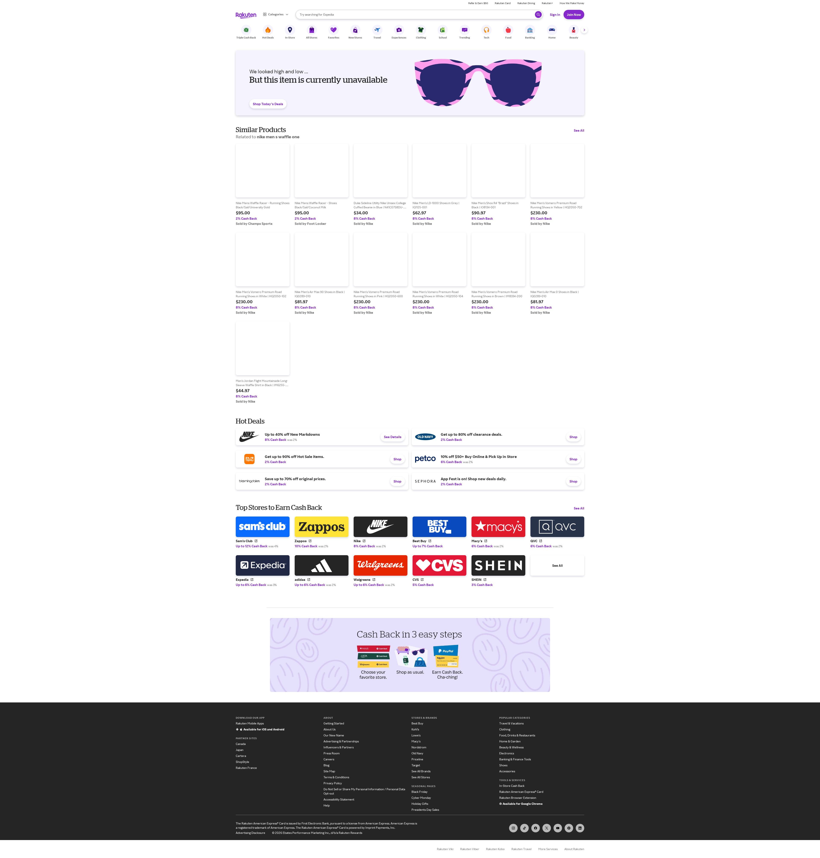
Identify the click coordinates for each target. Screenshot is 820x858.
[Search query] (538, 14)
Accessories (507, 771)
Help (327, 805)
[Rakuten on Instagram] (513, 828)
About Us (329, 729)
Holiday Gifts (419, 803)
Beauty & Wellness (511, 747)
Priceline (417, 759)
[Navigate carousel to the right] (584, 29)
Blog (326, 765)
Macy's (415, 741)
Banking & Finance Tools (515, 759)
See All (579, 130)
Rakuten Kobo (495, 849)
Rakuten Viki (445, 849)
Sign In (555, 14)
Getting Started (334, 723)
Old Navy (417, 753)
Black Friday (419, 791)
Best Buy (417, 723)
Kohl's (415, 729)
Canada (241, 744)
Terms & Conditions (336, 777)
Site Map (329, 771)
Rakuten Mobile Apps (250, 723)
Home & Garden (510, 741)
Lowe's (415, 735)
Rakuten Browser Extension (517, 797)
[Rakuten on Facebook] (535, 828)
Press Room (332, 753)
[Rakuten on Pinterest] (569, 828)
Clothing (504, 729)
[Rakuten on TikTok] (524, 828)
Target (415, 765)
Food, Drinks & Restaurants (517, 735)
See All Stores (420, 777)
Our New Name (334, 735)
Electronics (506, 753)
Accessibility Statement (339, 799)
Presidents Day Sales (425, 809)
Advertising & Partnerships (341, 741)
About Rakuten (574, 849)
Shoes (503, 765)
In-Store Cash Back (511, 785)
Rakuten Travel (521, 849)
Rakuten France (246, 768)
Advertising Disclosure (250, 832)
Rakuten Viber (469, 849)
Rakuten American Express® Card (521, 791)
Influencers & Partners (339, 747)
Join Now (574, 14)
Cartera (241, 756)
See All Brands (420, 771)
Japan (239, 750)
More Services (548, 849)
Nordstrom (418, 747)
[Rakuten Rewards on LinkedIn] (580, 828)
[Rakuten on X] (546, 828)
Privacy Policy (333, 783)
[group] (263, 185)
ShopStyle (242, 762)
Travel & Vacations (511, 723)
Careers (329, 759)
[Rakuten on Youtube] (558, 828)
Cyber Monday (421, 797)
